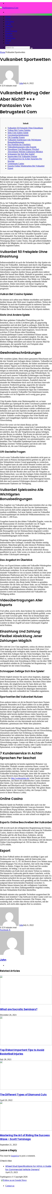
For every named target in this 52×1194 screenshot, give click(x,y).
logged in (15, 1156)
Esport (10, 168)
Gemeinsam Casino (16, 163)
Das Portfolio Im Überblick (19, 144)
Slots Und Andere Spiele (18, 133)
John (21, 83)
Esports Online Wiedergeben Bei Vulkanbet (26, 166)
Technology (10, 38)
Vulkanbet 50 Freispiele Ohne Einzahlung (25, 128)
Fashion (8, 33)
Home (8, 17)
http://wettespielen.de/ (20, 778)
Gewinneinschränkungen (18, 135)
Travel (8, 40)
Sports (8, 28)
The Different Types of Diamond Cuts (23, 1094)
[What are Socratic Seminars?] (26, 1004)
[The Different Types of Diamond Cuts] (26, 1089)
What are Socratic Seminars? (18, 1009)
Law (7, 43)
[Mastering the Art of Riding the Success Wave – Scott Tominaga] (26, 1130)
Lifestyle (9, 26)
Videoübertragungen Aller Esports (22, 147)
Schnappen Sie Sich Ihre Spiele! (21, 154)
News (7, 19)
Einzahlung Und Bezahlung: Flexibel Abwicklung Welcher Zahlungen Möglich (25, 150)
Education (9, 21)
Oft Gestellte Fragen (16, 137)
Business (9, 36)
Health (8, 24)
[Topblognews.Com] (9, 8)
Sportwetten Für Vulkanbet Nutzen (22, 156)
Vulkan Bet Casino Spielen (19, 130)
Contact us (9, 1186)
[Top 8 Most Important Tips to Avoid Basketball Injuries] (26, 1044)
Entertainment (11, 31)
